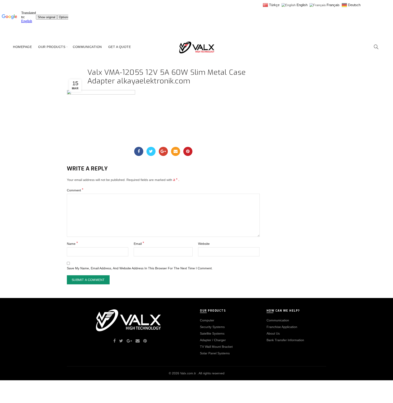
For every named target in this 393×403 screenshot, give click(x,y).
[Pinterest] (187, 151)
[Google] (163, 151)
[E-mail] (175, 151)
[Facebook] (138, 151)
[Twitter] (151, 151)
